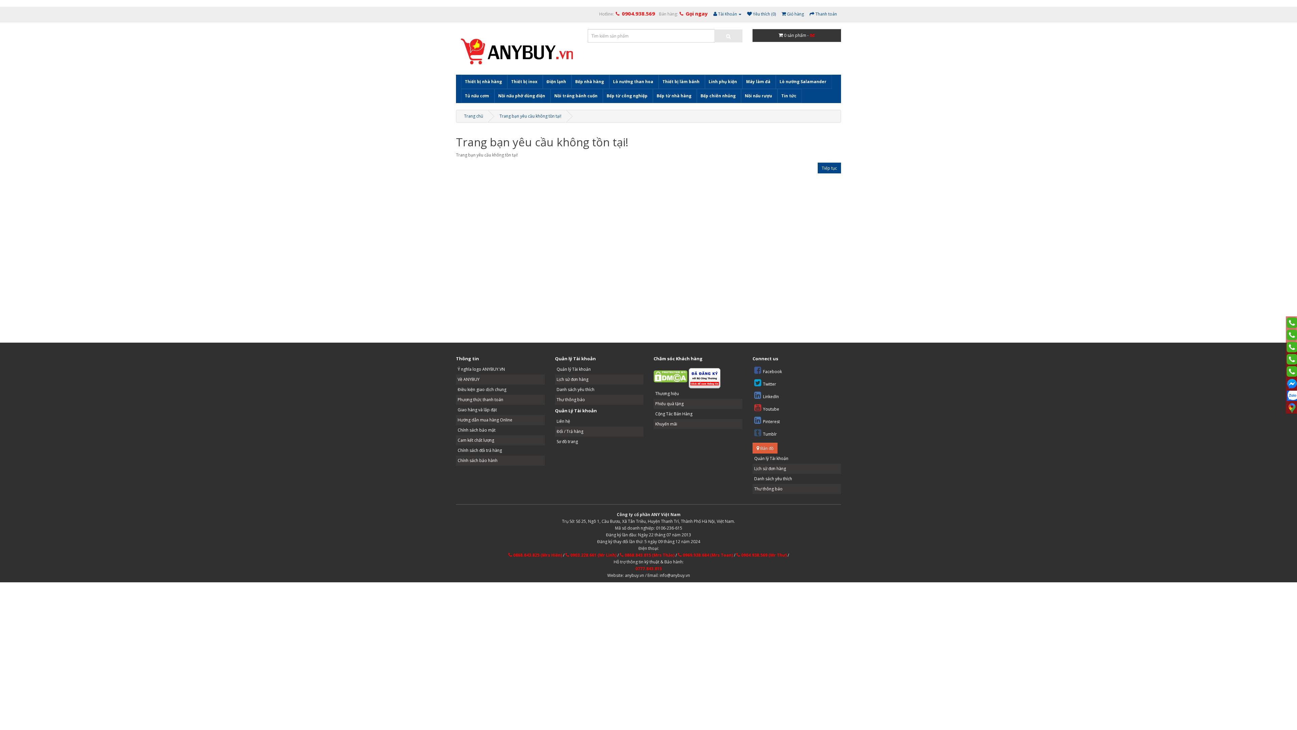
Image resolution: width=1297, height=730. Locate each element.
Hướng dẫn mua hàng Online (485, 420)
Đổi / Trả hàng (570, 431)
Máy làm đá (758, 81)
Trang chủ (473, 116)
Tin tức (788, 96)
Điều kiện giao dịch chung (482, 389)
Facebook (772, 371)
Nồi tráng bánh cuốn (575, 96)
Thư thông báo (571, 400)
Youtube (771, 409)
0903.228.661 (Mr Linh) (592, 555)
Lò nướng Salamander (803, 81)
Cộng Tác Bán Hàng (673, 414)
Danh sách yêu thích (575, 389)
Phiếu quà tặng (669, 404)
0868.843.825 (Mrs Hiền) (537, 555)
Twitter (769, 384)
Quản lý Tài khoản (574, 369)
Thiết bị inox (524, 81)
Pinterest (771, 421)
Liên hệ (563, 421)
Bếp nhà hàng (589, 81)
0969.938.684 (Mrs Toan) (707, 555)
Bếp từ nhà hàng (674, 96)
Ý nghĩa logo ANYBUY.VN (481, 369)
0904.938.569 (638, 13)
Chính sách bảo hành (478, 460)
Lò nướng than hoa (633, 81)
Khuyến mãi (666, 424)
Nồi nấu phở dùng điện (521, 96)
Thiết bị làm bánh (681, 81)
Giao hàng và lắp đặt (477, 410)
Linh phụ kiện (723, 81)
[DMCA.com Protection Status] (670, 376)
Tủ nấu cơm (477, 96)
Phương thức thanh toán (480, 400)
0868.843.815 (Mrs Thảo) (649, 555)
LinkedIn (771, 396)
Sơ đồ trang (567, 441)
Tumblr (770, 434)
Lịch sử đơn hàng (572, 379)
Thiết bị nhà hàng (483, 81)
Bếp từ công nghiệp (627, 96)
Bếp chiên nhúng (718, 96)
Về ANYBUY (469, 379)
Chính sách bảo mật (476, 430)
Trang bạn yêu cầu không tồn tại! (530, 116)
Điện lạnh (556, 81)
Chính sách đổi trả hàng (480, 450)
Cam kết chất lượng (476, 440)
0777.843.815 (648, 568)
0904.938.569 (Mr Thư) (763, 555)
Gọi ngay (697, 13)
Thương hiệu (667, 393)
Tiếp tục (829, 168)
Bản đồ (766, 448)
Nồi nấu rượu (758, 96)
